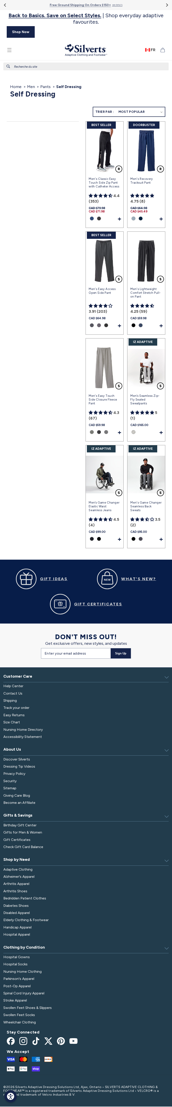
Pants (45, 86)
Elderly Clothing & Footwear (26, 920)
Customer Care (17, 676)
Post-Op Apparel (17, 986)
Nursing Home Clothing (22, 971)
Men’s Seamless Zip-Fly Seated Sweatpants (144, 399)
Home (16, 86)
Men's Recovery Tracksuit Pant (141, 180)
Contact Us (12, 693)
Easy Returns (14, 715)
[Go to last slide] (5, 5)
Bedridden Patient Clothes (24, 898)
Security (10, 781)
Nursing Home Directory (23, 729)
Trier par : (104, 112)
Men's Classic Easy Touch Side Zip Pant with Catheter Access (104, 182)
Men (31, 86)
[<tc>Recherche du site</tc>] (8, 66)
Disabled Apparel (16, 913)
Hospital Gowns (16, 957)
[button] (9, 50)
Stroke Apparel (15, 1000)
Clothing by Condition (24, 947)
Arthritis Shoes (15, 891)
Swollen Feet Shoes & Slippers (27, 1008)
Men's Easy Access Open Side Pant (102, 290)
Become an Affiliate (19, 802)
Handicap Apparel (17, 927)
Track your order (16, 708)
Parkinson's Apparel (18, 979)
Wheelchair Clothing (19, 1022)
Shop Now (20, 32)
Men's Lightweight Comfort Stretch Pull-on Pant (145, 292)
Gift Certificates (16, 840)
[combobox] (86, 66)
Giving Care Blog (16, 795)
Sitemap (9, 788)
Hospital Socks (15, 964)
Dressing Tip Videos (19, 766)
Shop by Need (16, 859)
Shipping (10, 700)
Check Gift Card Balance (23, 847)
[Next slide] (167, 5)
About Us (12, 749)
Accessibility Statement (22, 737)
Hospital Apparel (16, 934)
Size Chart (11, 722)
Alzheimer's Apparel (18, 876)
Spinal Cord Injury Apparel (23, 993)
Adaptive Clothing (17, 869)
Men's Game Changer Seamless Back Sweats (145, 506)
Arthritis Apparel (16, 884)
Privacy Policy (14, 773)
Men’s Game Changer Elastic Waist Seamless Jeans (104, 506)
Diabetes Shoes (16, 905)
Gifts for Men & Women (22, 832)
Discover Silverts (16, 759)
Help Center (13, 686)
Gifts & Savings (17, 815)
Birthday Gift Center (20, 825)
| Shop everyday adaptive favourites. (86, 18)
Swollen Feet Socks (19, 1015)
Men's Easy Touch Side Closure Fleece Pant (103, 399)
